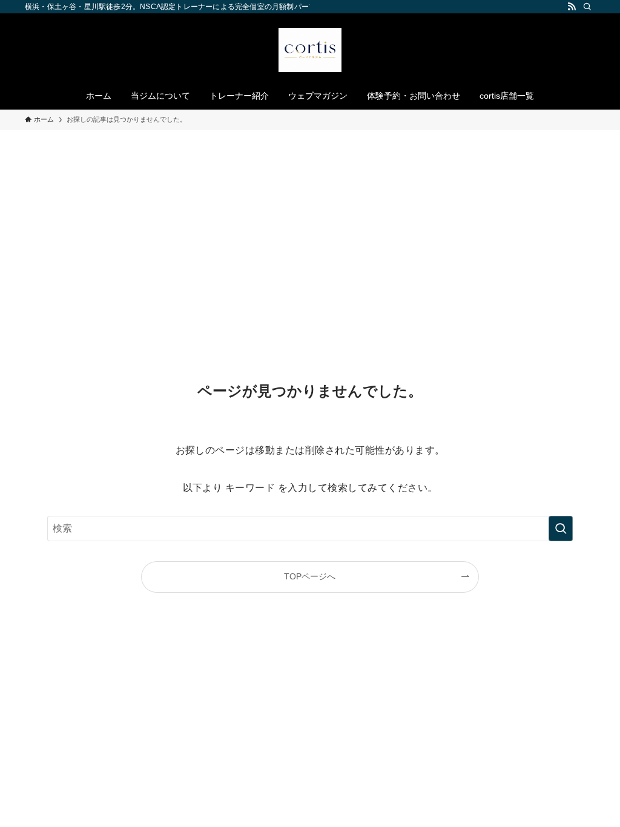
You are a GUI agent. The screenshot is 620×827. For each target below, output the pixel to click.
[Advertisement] (310, 221)
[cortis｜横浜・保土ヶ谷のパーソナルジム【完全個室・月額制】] (310, 50)
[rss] (571, 6)
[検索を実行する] (561, 528)
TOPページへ (309, 576)
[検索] (587, 6)
